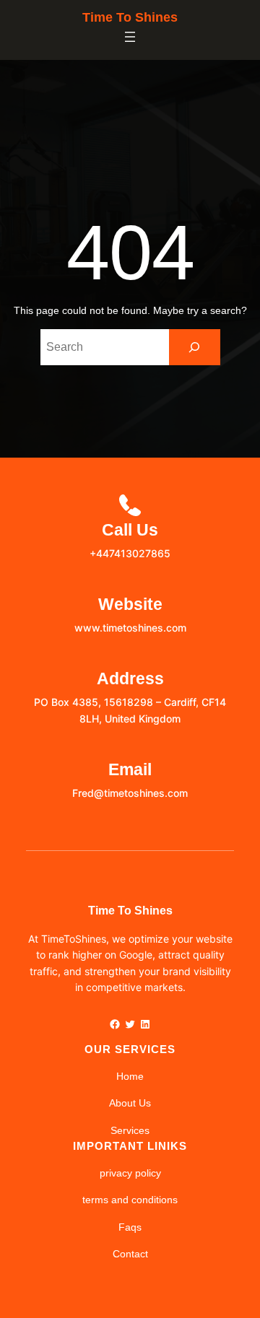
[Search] (194, 347)
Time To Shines (130, 17)
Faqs (130, 1227)
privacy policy (130, 1173)
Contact (130, 1254)
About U (127, 1103)
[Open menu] (130, 36)
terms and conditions (130, 1199)
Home (130, 1076)
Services (130, 1130)
